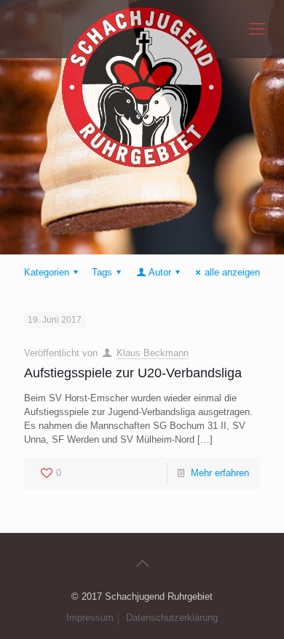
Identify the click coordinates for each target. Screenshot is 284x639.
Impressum (90, 617)
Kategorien (46, 272)
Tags (102, 272)
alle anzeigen (232, 272)
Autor (160, 272)
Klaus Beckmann (153, 352)
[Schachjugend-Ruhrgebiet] (142, 29)
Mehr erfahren (220, 472)
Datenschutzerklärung (172, 617)
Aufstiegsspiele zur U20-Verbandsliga (133, 373)
